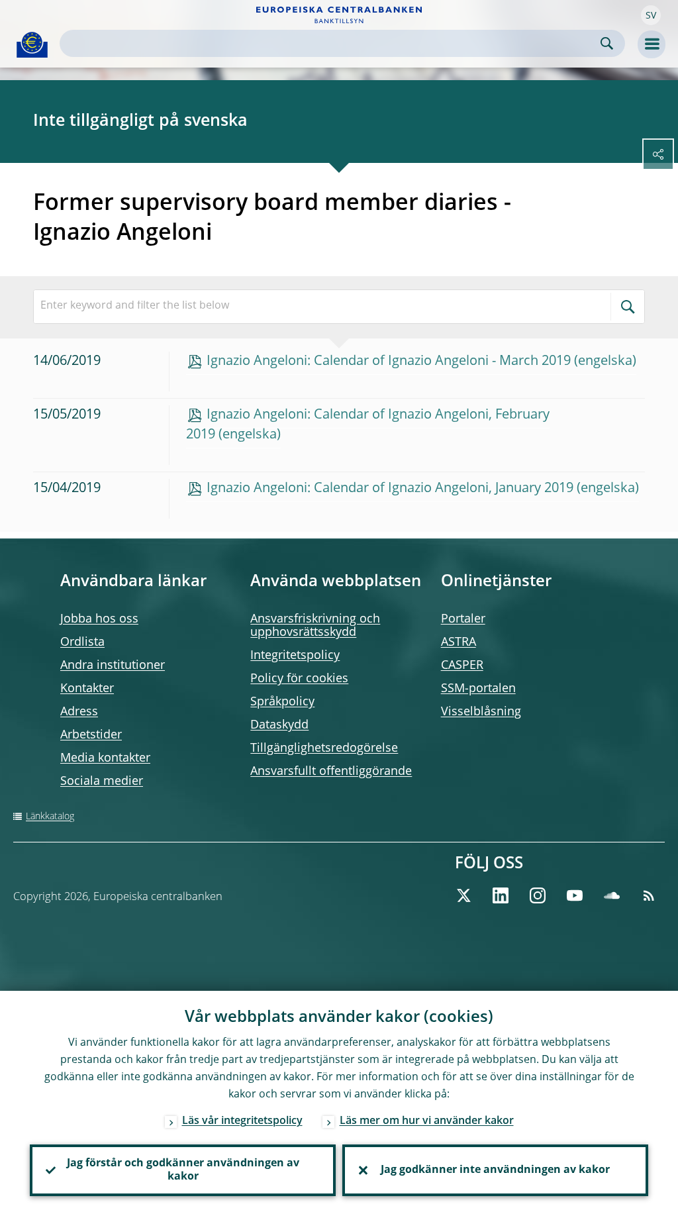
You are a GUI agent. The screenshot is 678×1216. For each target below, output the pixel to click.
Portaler (463, 619)
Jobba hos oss (99, 619)
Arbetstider (91, 735)
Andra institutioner (112, 666)
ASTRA (458, 642)
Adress (79, 712)
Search (607, 43)
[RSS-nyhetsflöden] (649, 895)
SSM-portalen (478, 689)
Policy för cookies (299, 679)
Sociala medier (101, 781)
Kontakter (87, 689)
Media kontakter (105, 758)
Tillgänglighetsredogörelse (324, 748)
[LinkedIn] (500, 895)
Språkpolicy (282, 702)
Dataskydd (279, 725)
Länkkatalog (50, 816)
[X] (463, 895)
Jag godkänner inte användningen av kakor (495, 1170)
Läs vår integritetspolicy (242, 1121)
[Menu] (651, 44)
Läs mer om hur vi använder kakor (427, 1121)
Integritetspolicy (295, 656)
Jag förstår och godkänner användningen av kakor (183, 1170)
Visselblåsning (481, 712)
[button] (651, 15)
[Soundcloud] (612, 895)
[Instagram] (538, 895)
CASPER (462, 666)
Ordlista (82, 642)
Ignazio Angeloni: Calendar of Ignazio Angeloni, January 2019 (390, 488)
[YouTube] (575, 895)
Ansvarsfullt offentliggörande (331, 772)
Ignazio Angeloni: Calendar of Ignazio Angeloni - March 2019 (389, 361)
